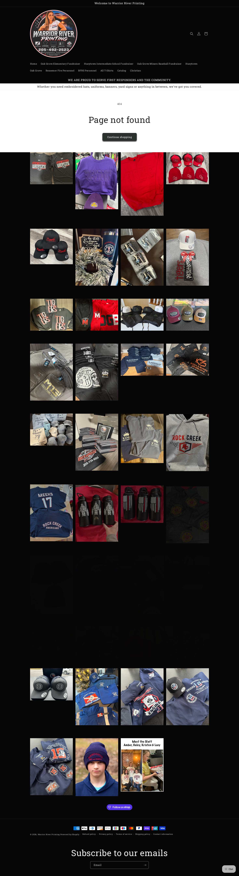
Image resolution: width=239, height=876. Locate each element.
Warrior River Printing (49, 834)
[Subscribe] (145, 865)
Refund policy (89, 834)
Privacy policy (106, 834)
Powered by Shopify (69, 834)
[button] (191, 33)
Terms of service (124, 834)
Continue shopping (119, 137)
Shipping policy (142, 834)
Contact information (163, 834)
